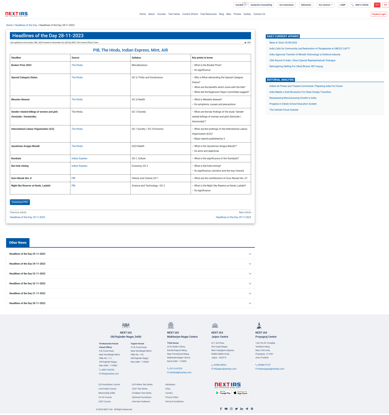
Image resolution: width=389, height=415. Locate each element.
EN (377, 5)
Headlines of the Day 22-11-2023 (27, 283)
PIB (73, 178)
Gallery (247, 14)
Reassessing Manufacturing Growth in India (292, 97)
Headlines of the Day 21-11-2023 (27, 293)
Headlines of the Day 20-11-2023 (27, 303)
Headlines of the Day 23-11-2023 (27, 273)
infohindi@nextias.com (180, 372)
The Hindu (77, 65)
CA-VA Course (105, 397)
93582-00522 (220, 365)
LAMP (343, 5)
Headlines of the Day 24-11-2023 (27, 263)
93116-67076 (176, 368)
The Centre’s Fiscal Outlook (284, 109)
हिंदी (385, 5)
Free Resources (208, 14)
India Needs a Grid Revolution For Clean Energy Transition (300, 92)
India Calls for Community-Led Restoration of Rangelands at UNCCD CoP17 (309, 48)
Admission (306, 5)
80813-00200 (108, 370)
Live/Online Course (107, 388)
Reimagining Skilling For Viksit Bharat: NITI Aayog (296, 66)
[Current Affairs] (16, 14)
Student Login (379, 14)
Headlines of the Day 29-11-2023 (233, 217)
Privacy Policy (171, 397)
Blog (221, 14)
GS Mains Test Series (141, 393)
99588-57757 (264, 365)
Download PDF (20, 202)
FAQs (167, 388)
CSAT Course (104, 401)
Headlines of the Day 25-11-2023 (27, 217)
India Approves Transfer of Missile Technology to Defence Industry (305, 54)
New (228, 14)
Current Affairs (190, 14)
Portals (237, 14)
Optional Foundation (141, 397)
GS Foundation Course (109, 384)
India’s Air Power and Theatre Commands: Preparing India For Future (306, 86)
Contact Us (259, 14)
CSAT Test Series (139, 388)
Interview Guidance (141, 401)
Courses (161, 14)
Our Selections (286, 5)
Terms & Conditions (174, 401)
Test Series (174, 14)
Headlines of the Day (26, 25)
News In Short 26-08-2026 (283, 42)
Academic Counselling (261, 5)
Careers (169, 393)
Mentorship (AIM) (106, 393)
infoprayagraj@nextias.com (271, 369)
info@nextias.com (110, 373)
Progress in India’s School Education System (293, 103)
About (151, 14)
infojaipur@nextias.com (225, 369)
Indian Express (79, 158)
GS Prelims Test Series (142, 384)
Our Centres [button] (325, 5)
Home (142, 14)
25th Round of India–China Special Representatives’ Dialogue (302, 60)
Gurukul (239, 5)
